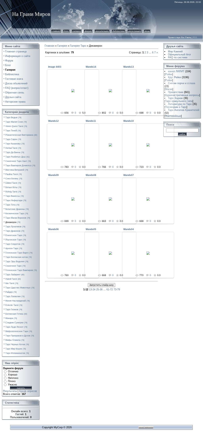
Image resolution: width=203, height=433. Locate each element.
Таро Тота (10, 205)
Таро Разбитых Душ (15, 157)
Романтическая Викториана (19, 135)
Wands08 (91, 175)
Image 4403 (54, 66)
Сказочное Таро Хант (16, 161)
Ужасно (12, 384)
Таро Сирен (11, 139)
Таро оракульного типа (178, 101)
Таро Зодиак (175, 98)
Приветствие (175, 92)
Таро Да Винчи (12, 152)
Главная (56, 31)
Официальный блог (179, 54)
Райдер (9, 292)
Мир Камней (175, 51)
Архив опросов (28, 391)
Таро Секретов (12, 244)
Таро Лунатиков (13, 226)
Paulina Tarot (11, 174)
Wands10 (128, 121)
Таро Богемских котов (16, 257)
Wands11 (91, 121)
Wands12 (53, 121)
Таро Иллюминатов (15, 353)
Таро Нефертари (13, 200)
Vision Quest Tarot (14, 126)
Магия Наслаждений (15, 301)
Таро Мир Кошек (13, 349)
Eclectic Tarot (11, 305)
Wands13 (128, 66)
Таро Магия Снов (14, 122)
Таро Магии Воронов (15, 218)
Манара (9, 318)
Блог (66, 31)
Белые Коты (11, 187)
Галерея (76, 31)
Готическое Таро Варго (17, 253)
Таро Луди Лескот (14, 327)
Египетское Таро (13, 235)
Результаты (10, 391)
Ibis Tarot (9, 283)
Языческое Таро (13, 239)
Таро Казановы (13, 143)
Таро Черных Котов (15, 344)
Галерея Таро (78, 45)
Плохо (11, 381)
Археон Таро (11, 248)
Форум (88, 31)
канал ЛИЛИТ (176, 71)
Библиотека (118, 31)
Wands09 (53, 175)
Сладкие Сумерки (14, 322)
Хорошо (12, 374)
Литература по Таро (180, 104)
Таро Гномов (11, 309)
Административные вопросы (182, 95)
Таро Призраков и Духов (17, 335)
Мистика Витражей (14, 170)
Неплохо (13, 377)
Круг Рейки (174, 77)
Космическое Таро (14, 213)
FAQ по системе (177, 57)
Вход (147, 31)
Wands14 (91, 66)
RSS (195, 37)
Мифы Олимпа (12, 340)
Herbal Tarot (11, 148)
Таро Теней (11, 130)
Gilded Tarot (11, 183)
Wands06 (53, 229)
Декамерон (10, 222)
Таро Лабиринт (12, 274)
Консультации (102, 31)
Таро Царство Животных (18, 287)
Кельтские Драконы (15, 209)
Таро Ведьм (11, 117)
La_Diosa (75, 93)
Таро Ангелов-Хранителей (183, 109)
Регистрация (134, 31)
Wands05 (91, 229)
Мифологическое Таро (16, 331)
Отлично (13, 371)
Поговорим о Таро (176, 107)
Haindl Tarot (11, 279)
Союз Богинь (11, 178)
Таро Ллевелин (13, 296)
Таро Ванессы (12, 196)
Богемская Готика (14, 314)
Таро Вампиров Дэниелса (18, 165)
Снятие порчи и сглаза (181, 83)
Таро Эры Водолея (14, 261)
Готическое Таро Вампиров (19, 270)
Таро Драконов (12, 231)
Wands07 (128, 175)
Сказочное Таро (13, 266)
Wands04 (128, 229)
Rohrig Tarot (11, 191)
